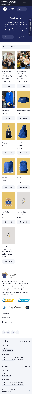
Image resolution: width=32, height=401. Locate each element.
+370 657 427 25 (8, 359)
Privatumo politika (6, 391)
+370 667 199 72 (7, 348)
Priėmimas (6, 318)
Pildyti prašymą (27, 2)
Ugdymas (5, 313)
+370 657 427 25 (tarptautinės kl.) (13, 384)
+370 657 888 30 (8, 357)
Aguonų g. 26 (26, 341)
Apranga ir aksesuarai (22, 37)
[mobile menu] (29, 9)
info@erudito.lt (6, 376)
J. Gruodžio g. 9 (25, 366)
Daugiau (8, 86)
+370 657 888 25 (7, 373)
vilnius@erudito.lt (7, 351)
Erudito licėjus (7, 322)
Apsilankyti (21, 9)
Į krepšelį (23, 118)
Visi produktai (7, 37)
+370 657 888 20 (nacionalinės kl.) (13, 382)
